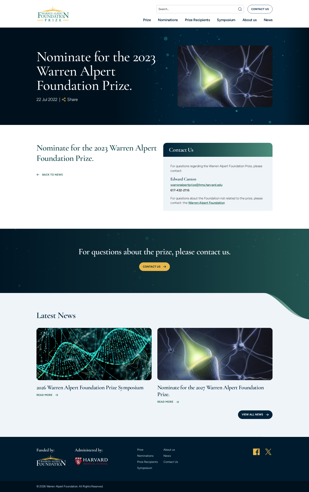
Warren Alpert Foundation (206, 203)
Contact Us (170, 462)
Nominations (168, 20)
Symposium (226, 20)
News (268, 20)
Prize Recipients (197, 20)
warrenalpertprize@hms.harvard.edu (196, 185)
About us (249, 20)
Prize (147, 20)
